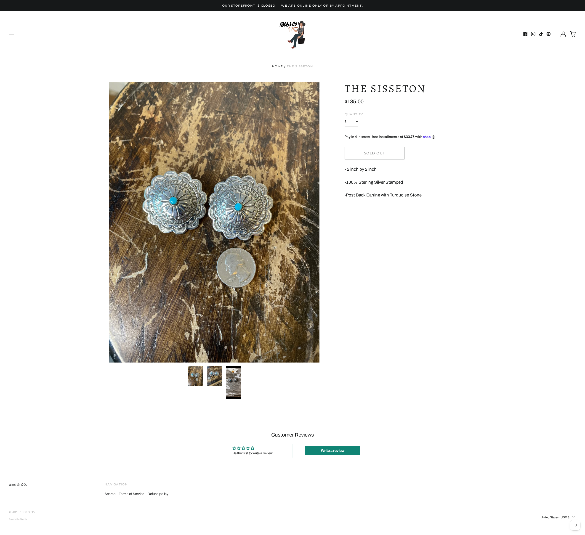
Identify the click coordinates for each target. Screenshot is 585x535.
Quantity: (354, 114)
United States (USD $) (556, 517)
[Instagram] (533, 34)
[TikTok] (541, 34)
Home (277, 66)
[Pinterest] (548, 34)
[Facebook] (525, 34)
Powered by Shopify (18, 519)
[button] (573, 34)
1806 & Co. (18, 484)
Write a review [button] (333, 451)
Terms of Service (131, 494)
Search (110, 494)
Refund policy (158, 494)
